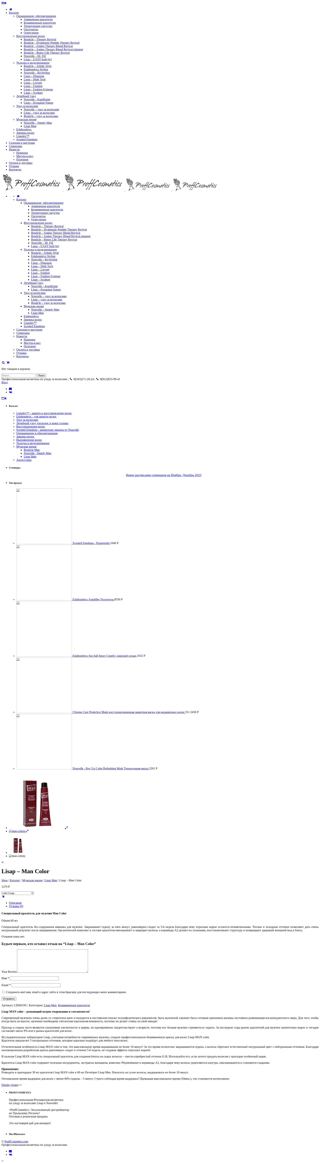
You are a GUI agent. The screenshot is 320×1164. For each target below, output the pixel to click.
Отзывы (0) (16, 906)
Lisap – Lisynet (40, 269)
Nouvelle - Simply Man (37, 453)
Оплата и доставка (28, 349)
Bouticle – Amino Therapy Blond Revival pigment (60, 236)
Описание (15, 902)
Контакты (22, 356)
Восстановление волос (38, 222)
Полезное (30, 346)
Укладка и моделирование (40, 249)
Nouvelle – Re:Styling (44, 259)
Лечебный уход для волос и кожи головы (42, 423)
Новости (21, 336)
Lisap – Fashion (40, 272)
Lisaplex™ (30, 322)
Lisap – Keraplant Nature (46, 289)
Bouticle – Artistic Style (45, 252)
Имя (5, 978)
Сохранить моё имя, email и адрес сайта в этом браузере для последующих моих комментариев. (66, 992)
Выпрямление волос (29, 439)
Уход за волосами (35, 292)
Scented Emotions (34, 326)
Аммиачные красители (45, 206)
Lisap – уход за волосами (46, 299)
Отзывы (21, 353)
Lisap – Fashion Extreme (45, 276)
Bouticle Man (32, 449)
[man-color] (38, 827)
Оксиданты (38, 216)
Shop (4, 880)
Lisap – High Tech (42, 266)
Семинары (23, 333)
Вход (4, 382)
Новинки (29, 339)
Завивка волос (33, 319)
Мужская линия (34, 306)
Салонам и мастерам (29, 329)
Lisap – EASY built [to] (45, 246)
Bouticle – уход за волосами (48, 302)
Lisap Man (37, 312)
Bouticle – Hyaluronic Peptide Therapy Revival (59, 229)
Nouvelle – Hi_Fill (42, 242)
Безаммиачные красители (47, 209)
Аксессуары (23, 459)
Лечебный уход (33, 282)
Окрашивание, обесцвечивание (44, 202)
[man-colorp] (19, 831)
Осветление (38, 219)
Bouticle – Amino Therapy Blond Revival (55, 232)
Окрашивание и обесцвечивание (37, 433)
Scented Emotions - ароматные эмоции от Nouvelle (47, 429)
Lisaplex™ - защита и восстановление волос (44, 413)
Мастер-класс (32, 343)
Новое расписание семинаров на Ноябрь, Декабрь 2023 (163, 475)
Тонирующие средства (45, 212)
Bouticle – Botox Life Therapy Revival (54, 239)
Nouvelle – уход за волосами (48, 296)
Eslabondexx (31, 316)
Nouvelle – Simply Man (45, 309)
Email (6, 985)
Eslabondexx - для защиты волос (36, 416)
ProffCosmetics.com (16, 1141)
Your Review (9, 971)
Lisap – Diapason (41, 262)
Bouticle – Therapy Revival (47, 226)
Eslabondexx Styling (43, 256)
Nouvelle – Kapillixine (44, 286)
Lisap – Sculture (40, 279)
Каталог (21, 199)
